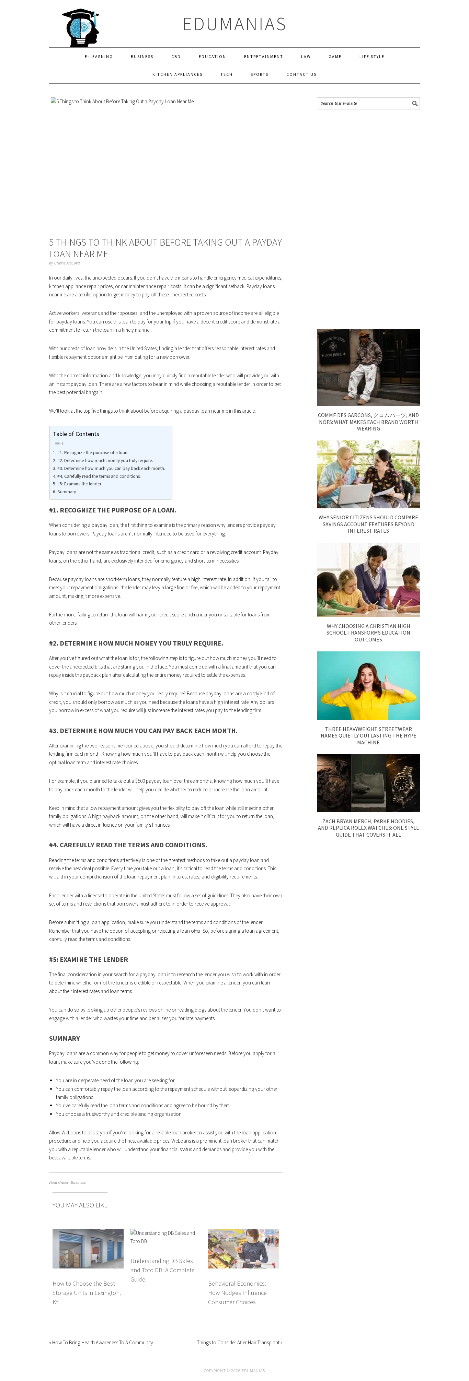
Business (78, 1182)
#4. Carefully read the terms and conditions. (99, 476)
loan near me (214, 411)
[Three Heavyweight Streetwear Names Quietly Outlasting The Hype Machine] (368, 718)
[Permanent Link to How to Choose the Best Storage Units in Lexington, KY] (88, 1233)
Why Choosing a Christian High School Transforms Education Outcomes (368, 632)
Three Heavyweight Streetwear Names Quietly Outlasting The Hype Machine (368, 735)
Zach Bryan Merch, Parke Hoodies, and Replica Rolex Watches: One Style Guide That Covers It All (368, 828)
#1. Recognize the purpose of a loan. (92, 453)
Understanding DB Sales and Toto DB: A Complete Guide (162, 1270)
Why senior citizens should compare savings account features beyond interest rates (368, 524)
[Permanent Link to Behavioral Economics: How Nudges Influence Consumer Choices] (243, 1233)
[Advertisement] (368, 219)
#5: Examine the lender (79, 484)
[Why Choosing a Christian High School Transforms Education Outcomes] (368, 615)
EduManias (234, 23)
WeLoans (181, 1140)
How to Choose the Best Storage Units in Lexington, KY (87, 1292)
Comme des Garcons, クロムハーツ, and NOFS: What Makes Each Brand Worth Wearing (368, 422)
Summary (66, 492)
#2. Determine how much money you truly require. (105, 460)
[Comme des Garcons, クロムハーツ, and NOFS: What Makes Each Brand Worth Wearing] (368, 404)
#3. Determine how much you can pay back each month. (111, 468)
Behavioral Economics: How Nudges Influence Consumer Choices (237, 1292)
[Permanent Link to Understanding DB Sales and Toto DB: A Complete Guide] (166, 1233)
